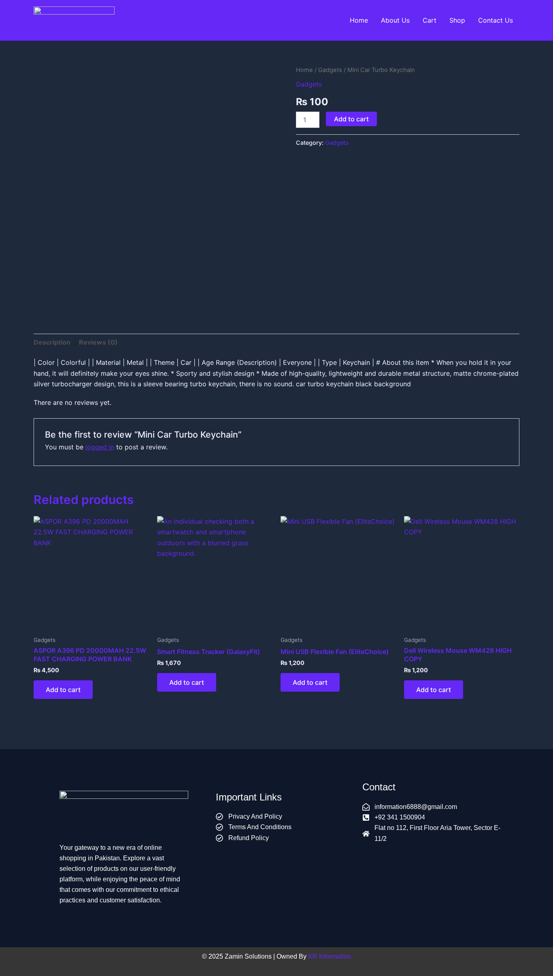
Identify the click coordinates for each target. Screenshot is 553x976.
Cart (429, 20)
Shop (457, 20)
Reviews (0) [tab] (98, 342)
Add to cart (351, 119)
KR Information (329, 956)
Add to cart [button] (63, 690)
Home (359, 20)
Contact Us (495, 20)
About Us (395, 20)
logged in (99, 447)
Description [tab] (52, 342)
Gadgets (330, 70)
